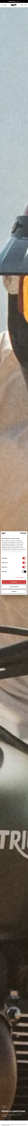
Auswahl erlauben (14, 586)
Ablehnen (14, 591)
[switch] (24, 562)
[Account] (5, 5)
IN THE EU (14, 1)
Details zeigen (20, 577)
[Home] (13, 5)
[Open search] (22, 5)
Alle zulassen (14, 582)
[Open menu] (2, 5)
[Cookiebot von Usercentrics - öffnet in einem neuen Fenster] (20, 533)
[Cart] (25, 5)
